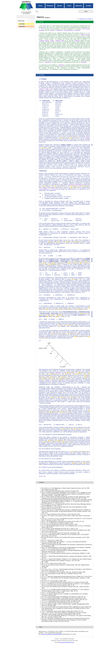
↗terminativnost (79, 184)
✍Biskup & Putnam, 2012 (66, 378)
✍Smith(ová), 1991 (48, 186)
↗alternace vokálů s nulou (46, 89)
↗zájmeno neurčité (85, 34)
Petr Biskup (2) (90, 18)
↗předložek (58, 372)
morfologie (22, 26)
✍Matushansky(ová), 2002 (56, 374)
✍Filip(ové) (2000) (77, 463)
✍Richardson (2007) (55, 264)
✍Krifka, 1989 (52, 241)
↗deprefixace (59, 30)
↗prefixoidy (61, 65)
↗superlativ (77, 40)
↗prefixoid (77, 30)
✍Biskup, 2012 (75, 397)
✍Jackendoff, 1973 (72, 372)
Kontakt (88, 5)
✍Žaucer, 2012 (65, 397)
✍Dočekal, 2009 (52, 440)
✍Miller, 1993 (46, 378)
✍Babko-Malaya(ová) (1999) (60, 263)
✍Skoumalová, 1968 (44, 315)
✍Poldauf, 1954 (50, 316)
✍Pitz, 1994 (55, 378)
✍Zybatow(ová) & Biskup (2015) (80, 451)
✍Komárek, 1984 (72, 325)
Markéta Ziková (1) (83, 18)
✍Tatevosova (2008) (52, 309)
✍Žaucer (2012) (72, 309)
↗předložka (84, 62)
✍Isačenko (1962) (79, 261)
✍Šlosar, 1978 (62, 325)
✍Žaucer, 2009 (55, 397)
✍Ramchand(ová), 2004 (81, 336)
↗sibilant (77, 149)
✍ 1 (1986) (47, 263)
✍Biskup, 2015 (62, 440)
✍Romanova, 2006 (55, 377)
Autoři (69, 5)
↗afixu (44, 26)
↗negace (52, 40)
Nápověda (79, 5)
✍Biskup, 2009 (65, 377)
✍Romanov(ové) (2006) (58, 333)
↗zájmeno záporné (44, 40)
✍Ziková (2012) (74, 137)
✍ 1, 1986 (55, 315)
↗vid (44, 476)
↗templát (87, 137)
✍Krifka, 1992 (61, 241)
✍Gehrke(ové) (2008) (73, 333)
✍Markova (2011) (82, 309)
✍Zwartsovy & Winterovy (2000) (52, 441)
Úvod (40, 5)
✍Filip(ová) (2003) (55, 411)
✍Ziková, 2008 (46, 147)
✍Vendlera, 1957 (77, 279)
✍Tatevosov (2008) (66, 411)
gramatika (22, 23)
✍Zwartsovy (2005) (67, 441)
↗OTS (42, 29)
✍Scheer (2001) (64, 137)
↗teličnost (71, 184)
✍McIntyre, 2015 (81, 374)
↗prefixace (52, 30)
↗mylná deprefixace (68, 30)
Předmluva (50, 5)
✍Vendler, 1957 (75, 187)
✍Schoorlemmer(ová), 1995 (62, 186)
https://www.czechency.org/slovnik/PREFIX (52, 634)
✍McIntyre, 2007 (70, 374)
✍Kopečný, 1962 (85, 313)
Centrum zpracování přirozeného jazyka (66, 642)
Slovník (59, 5)
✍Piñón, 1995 (70, 241)
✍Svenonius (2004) (73, 263)
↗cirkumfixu (47, 62)
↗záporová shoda (59, 40)
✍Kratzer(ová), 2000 (67, 429)
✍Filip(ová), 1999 (76, 186)
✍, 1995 (63, 315)
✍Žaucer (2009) (63, 309)
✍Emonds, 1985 (83, 372)
